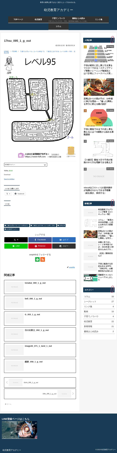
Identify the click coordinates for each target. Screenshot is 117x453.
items (14, 51)
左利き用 (62, 225)
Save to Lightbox (9, 179)
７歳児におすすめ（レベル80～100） (59, 51)
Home (6, 51)
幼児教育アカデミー (13, 229)
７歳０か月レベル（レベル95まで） (33, 51)
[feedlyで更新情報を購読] (37, 259)
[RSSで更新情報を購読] (42, 259)
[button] (64, 246)
